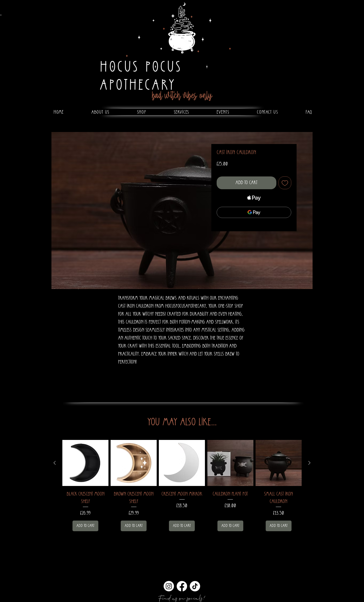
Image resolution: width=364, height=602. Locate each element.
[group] (182, 485)
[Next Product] (309, 463)
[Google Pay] (254, 212)
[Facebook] (182, 586)
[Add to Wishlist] (284, 182)
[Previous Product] (54, 463)
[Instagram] (169, 586)
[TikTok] (195, 586)
